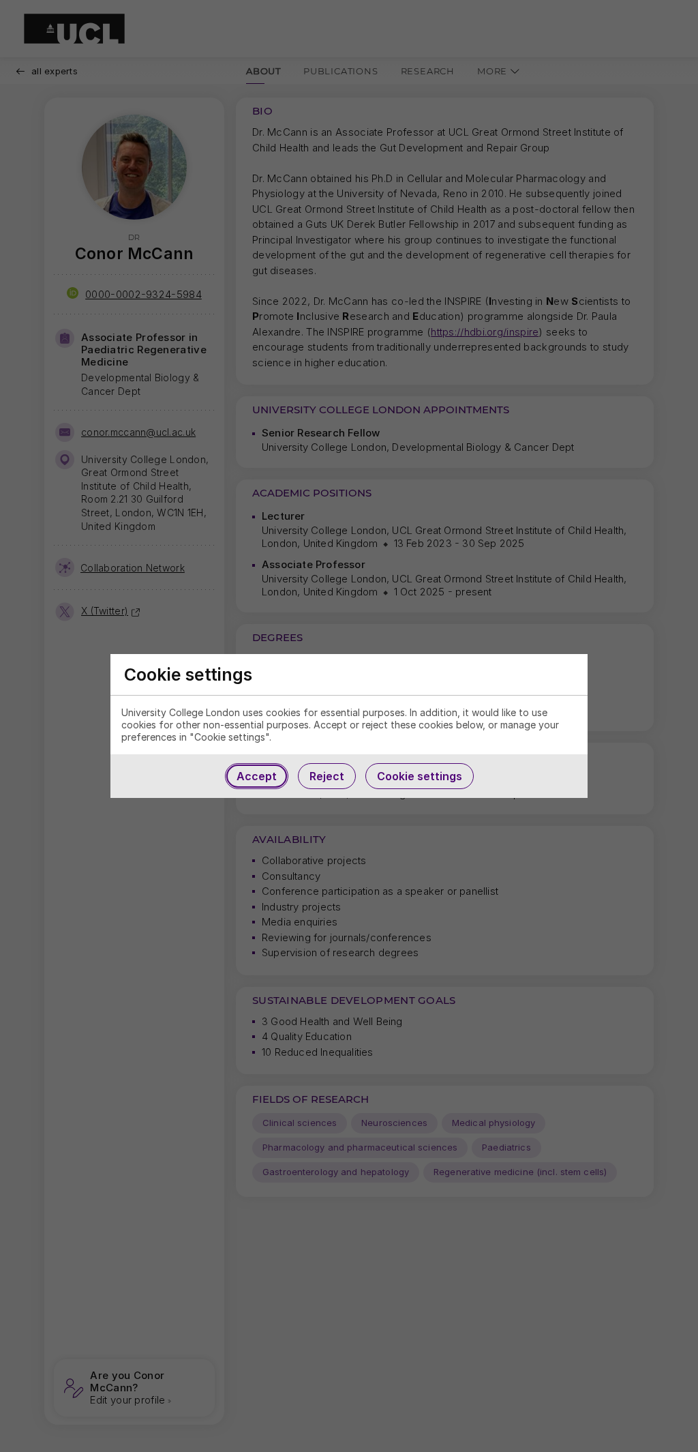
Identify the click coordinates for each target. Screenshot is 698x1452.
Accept (257, 776)
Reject (326, 776)
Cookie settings (419, 776)
